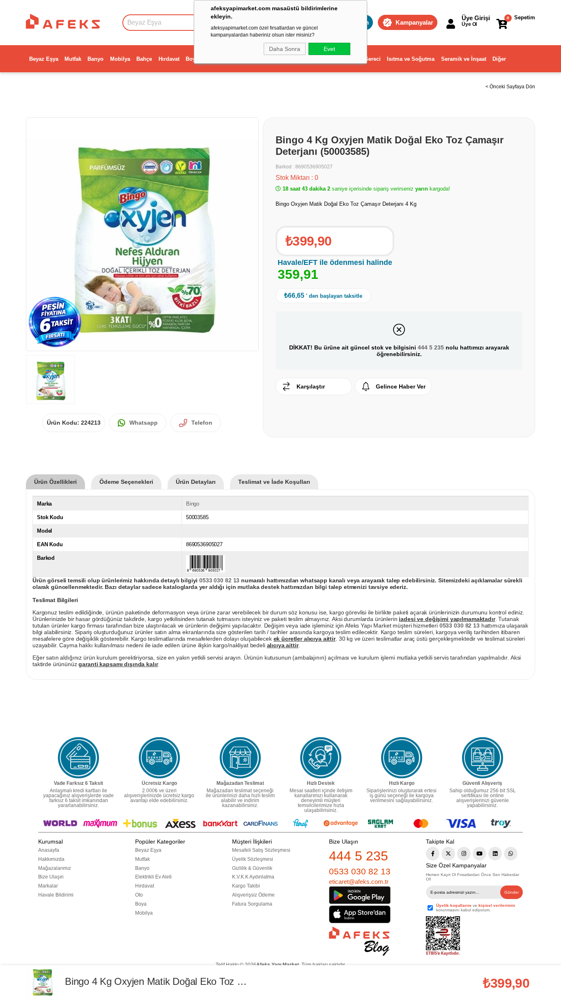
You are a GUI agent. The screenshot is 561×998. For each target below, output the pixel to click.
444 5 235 (431, 347)
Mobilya (120, 59)
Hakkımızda (51, 859)
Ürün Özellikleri (55, 481)
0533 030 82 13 (360, 871)
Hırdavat (169, 59)
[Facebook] (432, 853)
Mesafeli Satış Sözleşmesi (261, 850)
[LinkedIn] (495, 853)
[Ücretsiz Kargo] (159, 757)
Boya (192, 59)
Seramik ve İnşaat (463, 59)
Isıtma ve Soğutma (411, 59)
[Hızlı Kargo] (401, 757)
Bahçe (144, 59)
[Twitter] (448, 853)
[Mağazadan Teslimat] (240, 757)
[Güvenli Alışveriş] (482, 757)
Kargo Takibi (246, 886)
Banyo (95, 59)
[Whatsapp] (510, 853)
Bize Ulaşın (51, 877)
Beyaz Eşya (43, 59)
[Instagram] (464, 853)
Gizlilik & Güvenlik (252, 868)
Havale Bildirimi (56, 895)
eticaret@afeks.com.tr (359, 881)
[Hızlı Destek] (320, 757)
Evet (329, 49)
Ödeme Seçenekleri (126, 481)
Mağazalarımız (54, 868)
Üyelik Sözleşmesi (252, 859)
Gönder (511, 892)
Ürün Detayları (196, 481)
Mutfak (72, 59)
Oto (139, 895)
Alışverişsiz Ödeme (253, 895)
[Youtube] (479, 853)
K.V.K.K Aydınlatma (253, 877)
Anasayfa (48, 850)
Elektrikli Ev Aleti (153, 877)
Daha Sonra (284, 49)
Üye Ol (469, 24)
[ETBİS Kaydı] (443, 936)
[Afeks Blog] (359, 941)
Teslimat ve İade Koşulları (274, 481)
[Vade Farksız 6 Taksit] (78, 757)
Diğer (499, 59)
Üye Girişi (476, 17)
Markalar (48, 886)
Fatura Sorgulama (252, 904)
